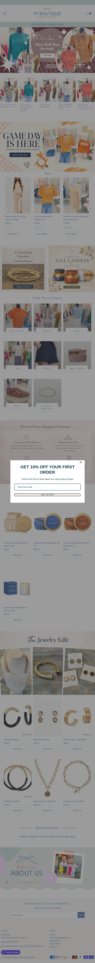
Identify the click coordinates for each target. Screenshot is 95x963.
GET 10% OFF (47, 495)
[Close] (81, 462)
